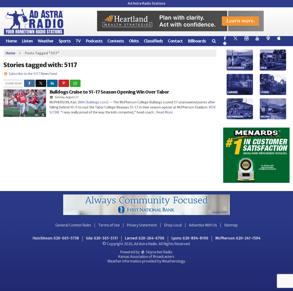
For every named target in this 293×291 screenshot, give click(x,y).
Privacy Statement (142, 225)
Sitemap (231, 225)
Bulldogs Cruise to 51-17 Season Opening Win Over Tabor (109, 92)
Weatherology (173, 261)
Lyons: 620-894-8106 (189, 238)
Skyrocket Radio (158, 252)
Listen (27, 41)
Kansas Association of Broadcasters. (146, 256)
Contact (175, 41)
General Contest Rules (73, 225)
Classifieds (153, 41)
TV (78, 41)
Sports (65, 41)
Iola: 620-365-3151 (102, 238)
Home (11, 41)
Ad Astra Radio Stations (146, 3)
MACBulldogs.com (93, 102)
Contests (115, 41)
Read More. (164, 112)
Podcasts (94, 41)
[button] (214, 41)
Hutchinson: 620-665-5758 (56, 238)
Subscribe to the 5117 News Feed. (33, 74)
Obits (134, 41)
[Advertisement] (180, 21)
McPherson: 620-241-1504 (237, 238)
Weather (46, 41)
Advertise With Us (203, 225)
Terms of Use (109, 225)
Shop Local (173, 225)
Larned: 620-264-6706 (144, 238)
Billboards (197, 41)
